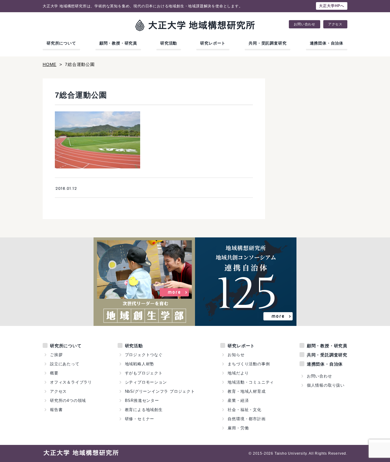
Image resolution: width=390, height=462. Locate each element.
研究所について (61, 43)
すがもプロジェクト (144, 373)
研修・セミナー (139, 419)
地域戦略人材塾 (139, 364)
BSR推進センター (142, 400)
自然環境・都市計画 (246, 419)
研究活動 (168, 43)
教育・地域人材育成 (246, 391)
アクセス (335, 24)
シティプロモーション (146, 382)
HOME (49, 64)
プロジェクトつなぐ (144, 354)
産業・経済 (238, 400)
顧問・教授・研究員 (118, 43)
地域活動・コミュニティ (251, 382)
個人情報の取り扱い (326, 385)
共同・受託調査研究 (267, 43)
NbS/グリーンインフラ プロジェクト (160, 391)
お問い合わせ (304, 24)
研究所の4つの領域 (68, 400)
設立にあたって (65, 364)
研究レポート (212, 43)
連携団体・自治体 (326, 43)
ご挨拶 (56, 354)
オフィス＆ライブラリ (71, 382)
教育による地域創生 (144, 409)
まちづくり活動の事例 (249, 364)
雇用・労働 (238, 428)
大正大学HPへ (331, 6)
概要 (54, 373)
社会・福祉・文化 (244, 409)
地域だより (238, 373)
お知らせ (236, 354)
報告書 (56, 409)
